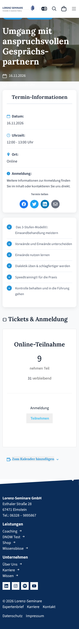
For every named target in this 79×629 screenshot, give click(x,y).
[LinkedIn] (6, 586)
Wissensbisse (13, 548)
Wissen (8, 576)
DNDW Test (11, 537)
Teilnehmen (40, 418)
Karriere (9, 570)
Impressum (35, 616)
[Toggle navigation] (73, 8)
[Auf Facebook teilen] (24, 204)
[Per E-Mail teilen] (55, 204)
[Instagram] (15, 586)
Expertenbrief (13, 606)
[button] (44, 8)
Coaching (10, 531)
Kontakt (49, 606)
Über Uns (10, 564)
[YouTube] (34, 586)
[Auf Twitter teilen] (34, 204)
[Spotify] (25, 586)
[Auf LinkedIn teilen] (45, 204)
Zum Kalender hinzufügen (33, 459)
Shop (7, 542)
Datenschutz (13, 616)
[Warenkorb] (63, 8)
